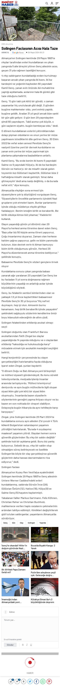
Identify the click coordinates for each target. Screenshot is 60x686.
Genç (5, 523)
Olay (21, 523)
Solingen (31, 523)
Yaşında (42, 523)
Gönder (10, 644)
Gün (13, 523)
